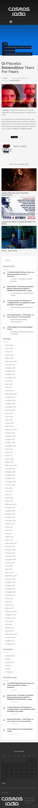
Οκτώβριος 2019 (10, 589)
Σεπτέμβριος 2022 (10, 481)
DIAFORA (7, 659)
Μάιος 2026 (8, 352)
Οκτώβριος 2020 (10, 556)
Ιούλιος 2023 (9, 449)
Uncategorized (9, 51)
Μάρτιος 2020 (9, 572)
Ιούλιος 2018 (9, 621)
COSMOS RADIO (10, 656)
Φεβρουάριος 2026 (11, 361)
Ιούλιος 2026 (9, 345)
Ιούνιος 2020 (9, 566)
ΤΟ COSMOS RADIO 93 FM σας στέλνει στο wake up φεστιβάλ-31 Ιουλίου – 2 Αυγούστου (20, 274)
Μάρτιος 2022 (9, 501)
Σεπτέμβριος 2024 (10, 407)
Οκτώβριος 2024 (10, 404)
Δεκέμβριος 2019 (10, 582)
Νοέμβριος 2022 (10, 475)
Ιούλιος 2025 (9, 381)
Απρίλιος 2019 (9, 605)
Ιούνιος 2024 (9, 416)
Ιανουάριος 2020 (10, 579)
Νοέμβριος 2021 (10, 514)
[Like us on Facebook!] (10, 792)
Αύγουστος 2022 (10, 485)
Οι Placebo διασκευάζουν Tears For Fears (17, 47)
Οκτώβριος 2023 (10, 442)
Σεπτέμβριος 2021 (10, 520)
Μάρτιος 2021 (9, 540)
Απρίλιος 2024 (9, 423)
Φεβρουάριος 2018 (11, 634)
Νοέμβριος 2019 (10, 585)
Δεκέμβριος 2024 (10, 400)
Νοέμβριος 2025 (10, 371)
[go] (32, 260)
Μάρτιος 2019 (9, 608)
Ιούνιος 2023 (9, 452)
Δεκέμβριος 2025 (10, 368)
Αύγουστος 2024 (10, 410)
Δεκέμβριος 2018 (10, 615)
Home (5, 44)
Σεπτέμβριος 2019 (10, 592)
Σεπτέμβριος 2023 (10, 446)
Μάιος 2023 (8, 455)
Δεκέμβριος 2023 (10, 436)
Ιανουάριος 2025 (10, 397)
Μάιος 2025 (8, 387)
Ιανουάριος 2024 (10, 433)
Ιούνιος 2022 (9, 491)
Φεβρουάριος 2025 (11, 394)
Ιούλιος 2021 (9, 527)
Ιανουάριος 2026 (10, 365)
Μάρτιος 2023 (9, 462)
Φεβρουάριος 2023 (11, 465)
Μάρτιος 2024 (9, 426)
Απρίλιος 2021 (9, 537)
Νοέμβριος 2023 (10, 439)
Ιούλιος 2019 (9, 598)
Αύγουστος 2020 (10, 563)
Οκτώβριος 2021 (10, 517)
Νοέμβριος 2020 (10, 553)
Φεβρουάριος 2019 (11, 611)
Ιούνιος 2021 (9, 530)
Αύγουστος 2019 (10, 595)
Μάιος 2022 (8, 494)
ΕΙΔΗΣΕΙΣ (7, 669)
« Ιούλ (3, 783)
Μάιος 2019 (8, 602)
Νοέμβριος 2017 (10, 641)
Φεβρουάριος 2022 (11, 504)
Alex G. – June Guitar (9, 251)
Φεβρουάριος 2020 (11, 576)
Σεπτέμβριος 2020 (10, 559)
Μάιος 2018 (8, 624)
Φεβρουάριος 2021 (11, 543)
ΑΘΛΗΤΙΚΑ (8, 665)
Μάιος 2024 (8, 420)
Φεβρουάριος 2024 (11, 429)
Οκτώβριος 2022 (10, 478)
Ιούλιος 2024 (9, 413)
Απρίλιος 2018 (9, 628)
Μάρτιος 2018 (9, 631)
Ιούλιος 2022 (9, 488)
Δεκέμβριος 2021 (10, 511)
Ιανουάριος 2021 (10, 546)
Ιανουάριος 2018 (10, 637)
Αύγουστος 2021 (10, 524)
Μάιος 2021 (8, 533)
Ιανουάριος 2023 (10, 468)
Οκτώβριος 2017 (10, 644)
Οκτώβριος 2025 (10, 374)
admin (5, 78)
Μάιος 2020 (8, 569)
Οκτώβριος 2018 (10, 618)
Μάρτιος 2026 (9, 358)
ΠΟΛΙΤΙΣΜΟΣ (9, 672)
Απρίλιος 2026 (9, 355)
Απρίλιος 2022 (9, 498)
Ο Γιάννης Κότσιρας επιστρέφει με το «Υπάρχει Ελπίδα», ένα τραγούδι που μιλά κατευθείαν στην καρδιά (21, 303)
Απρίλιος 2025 (9, 391)
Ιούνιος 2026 (9, 348)
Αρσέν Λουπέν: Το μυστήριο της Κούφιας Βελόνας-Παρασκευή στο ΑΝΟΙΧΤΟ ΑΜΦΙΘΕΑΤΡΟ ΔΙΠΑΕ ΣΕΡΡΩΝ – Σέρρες (20, 288)
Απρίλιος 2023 (9, 459)
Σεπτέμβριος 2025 (10, 378)
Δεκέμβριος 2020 (10, 550)
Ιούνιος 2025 (9, 384)
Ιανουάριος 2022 (10, 507)
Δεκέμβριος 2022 (10, 472)
